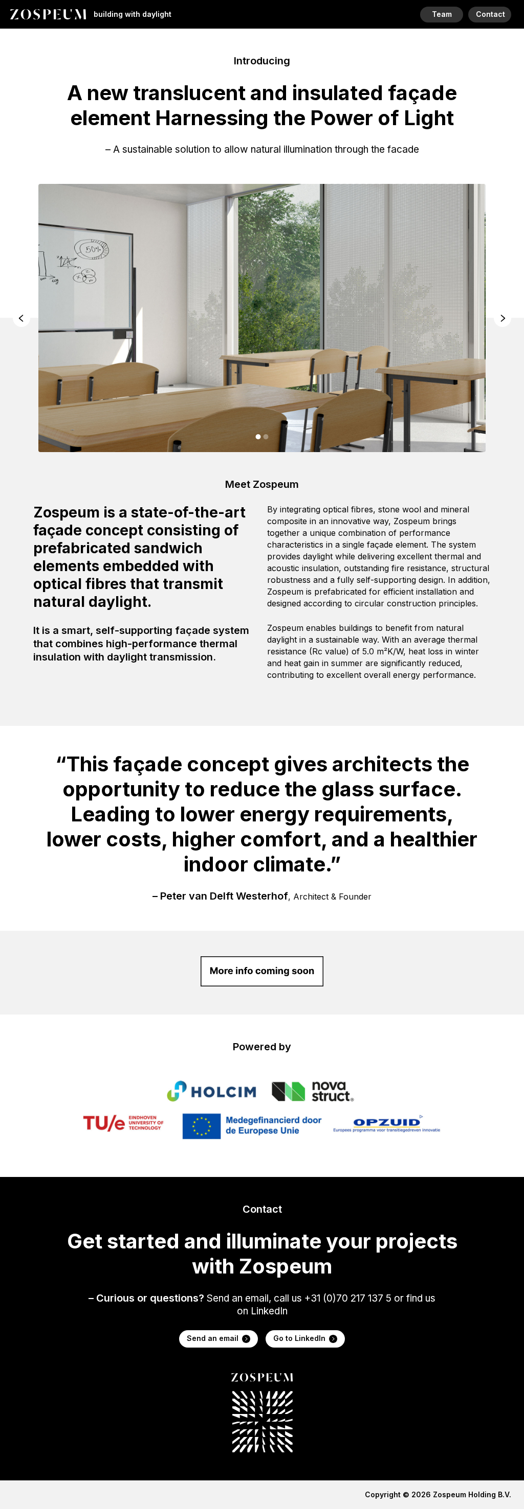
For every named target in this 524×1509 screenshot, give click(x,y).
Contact (490, 14)
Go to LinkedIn (299, 1338)
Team (442, 14)
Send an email (212, 1338)
